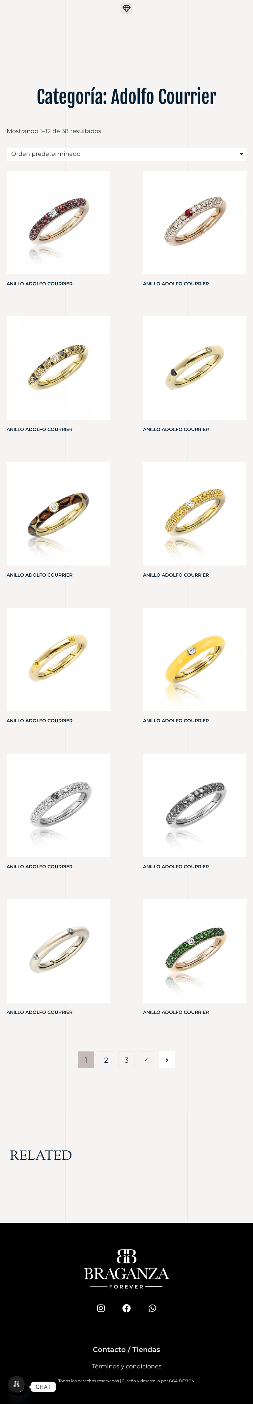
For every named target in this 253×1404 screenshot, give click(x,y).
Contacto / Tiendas (126, 1349)
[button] (126, 8)
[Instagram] (101, 1308)
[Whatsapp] (152, 1308)
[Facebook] (126, 1308)
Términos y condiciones (126, 1366)
